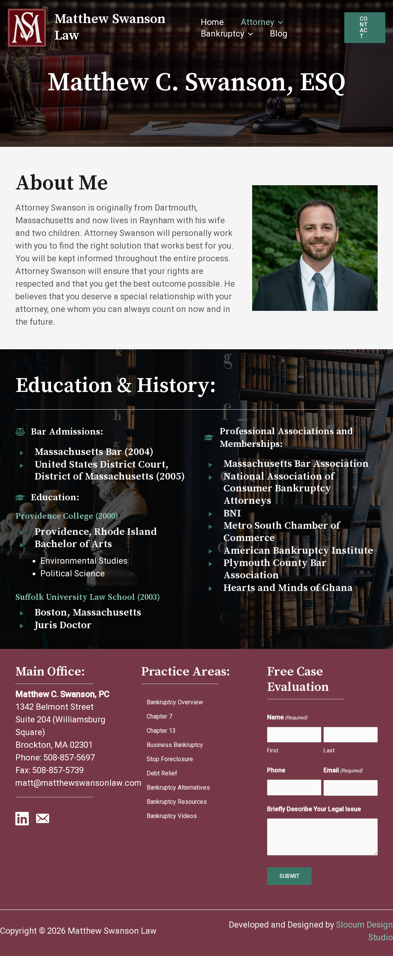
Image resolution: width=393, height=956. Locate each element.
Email (343, 770)
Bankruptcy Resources (177, 801)
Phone (276, 770)
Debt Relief (162, 773)
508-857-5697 (69, 757)
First (272, 750)
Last (329, 750)
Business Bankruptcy (175, 745)
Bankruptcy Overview (175, 702)
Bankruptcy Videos (172, 816)
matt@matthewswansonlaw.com (78, 783)
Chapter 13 (161, 730)
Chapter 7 (159, 716)
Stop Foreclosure (170, 759)
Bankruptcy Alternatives (178, 787)
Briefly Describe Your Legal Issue (314, 809)
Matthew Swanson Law (109, 27)
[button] (278, 22)
